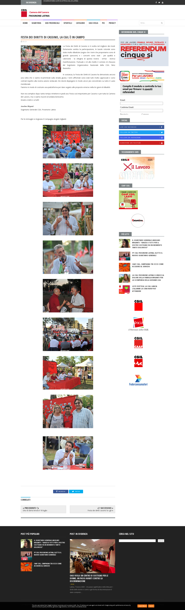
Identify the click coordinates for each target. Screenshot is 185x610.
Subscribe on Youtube (130, 143)
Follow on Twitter (129, 132)
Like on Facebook (128, 127)
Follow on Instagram (130, 137)
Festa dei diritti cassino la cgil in (100, 510)
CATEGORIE (80, 23)
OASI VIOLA (93, 23)
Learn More (142, 606)
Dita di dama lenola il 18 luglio (35, 510)
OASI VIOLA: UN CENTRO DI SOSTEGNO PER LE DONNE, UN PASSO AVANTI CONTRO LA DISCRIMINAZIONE (89, 578)
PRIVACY (112, 23)
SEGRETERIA (36, 23)
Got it (151, 606)
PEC (103, 23)
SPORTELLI (68, 23)
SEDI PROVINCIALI (52, 23)
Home (25, 23)
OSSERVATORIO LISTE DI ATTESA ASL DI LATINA (60, 2)
